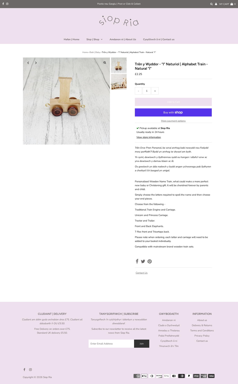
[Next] (36, 62)
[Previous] (28, 62)
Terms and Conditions (202, 330)
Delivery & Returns (202, 325)
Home (85, 52)
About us (202, 320)
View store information (148, 137)
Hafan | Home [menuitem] (71, 39)
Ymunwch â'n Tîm (169, 346)
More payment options (173, 120)
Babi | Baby (95, 52)
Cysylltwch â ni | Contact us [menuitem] (158, 39)
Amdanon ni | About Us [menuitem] (123, 39)
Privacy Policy (202, 335)
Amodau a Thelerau (169, 330)
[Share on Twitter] (143, 262)
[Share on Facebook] (137, 262)
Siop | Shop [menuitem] (92, 39)
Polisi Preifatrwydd (169, 335)
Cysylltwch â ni (168, 341)
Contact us (141, 272)
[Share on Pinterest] (149, 262)
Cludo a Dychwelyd (169, 325)
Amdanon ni (169, 320)
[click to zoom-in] (104, 62)
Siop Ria (47, 377)
